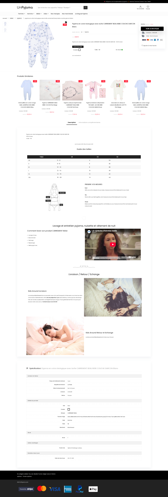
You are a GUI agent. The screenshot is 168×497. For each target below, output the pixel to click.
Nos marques (55, 14)
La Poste (70, 384)
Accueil (5, 18)
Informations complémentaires (89, 122)
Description (72, 122)
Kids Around (33, 291)
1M (68, 424)
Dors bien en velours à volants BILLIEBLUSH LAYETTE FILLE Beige (118, 105)
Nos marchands (67, 14)
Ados (45, 14)
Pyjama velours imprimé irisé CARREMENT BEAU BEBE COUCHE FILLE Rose (72, 105)
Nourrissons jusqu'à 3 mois (103, 416)
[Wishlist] (148, 6)
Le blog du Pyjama (81, 14)
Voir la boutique (152, 29)
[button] (66, 22)
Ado (146, 1)
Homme (137, 1)
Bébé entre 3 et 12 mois (77, 416)
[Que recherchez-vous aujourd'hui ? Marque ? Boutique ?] (86, 7)
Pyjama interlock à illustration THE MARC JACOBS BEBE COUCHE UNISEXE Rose (95, 105)
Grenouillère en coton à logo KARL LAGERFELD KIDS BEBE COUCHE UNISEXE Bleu (27, 105)
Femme (132, 1)
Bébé (149, 1)
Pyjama (19, 18)
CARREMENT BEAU (59, 231)
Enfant (142, 1)
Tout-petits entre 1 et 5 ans (118, 416)
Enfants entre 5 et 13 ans (89, 416)
